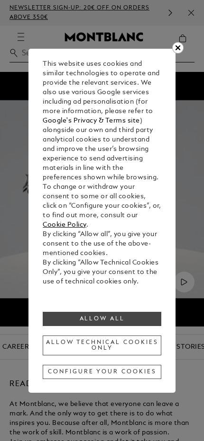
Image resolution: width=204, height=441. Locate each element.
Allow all (102, 319)
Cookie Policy (64, 225)
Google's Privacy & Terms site (91, 121)
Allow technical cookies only (102, 345)
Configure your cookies (102, 372)
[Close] (178, 47)
